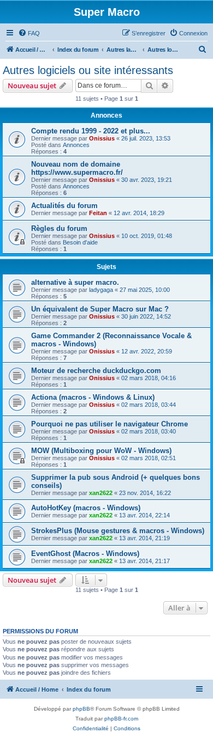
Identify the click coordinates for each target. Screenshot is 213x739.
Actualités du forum (64, 205)
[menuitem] (29, 33)
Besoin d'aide (80, 242)
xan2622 (101, 493)
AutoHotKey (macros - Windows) (85, 508)
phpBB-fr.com (121, 719)
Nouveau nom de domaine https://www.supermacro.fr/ (77, 168)
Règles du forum (59, 228)
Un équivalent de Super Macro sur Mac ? (100, 309)
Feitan (98, 213)
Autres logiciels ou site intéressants (88, 70)
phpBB (81, 709)
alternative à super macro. (75, 282)
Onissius (102, 138)
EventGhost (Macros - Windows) (85, 553)
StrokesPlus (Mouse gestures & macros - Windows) (117, 531)
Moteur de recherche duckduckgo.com (96, 371)
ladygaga (101, 289)
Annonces (76, 145)
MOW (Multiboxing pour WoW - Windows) (101, 451)
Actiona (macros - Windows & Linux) (93, 397)
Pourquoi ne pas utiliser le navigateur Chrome (109, 424)
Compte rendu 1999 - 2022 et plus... (90, 131)
